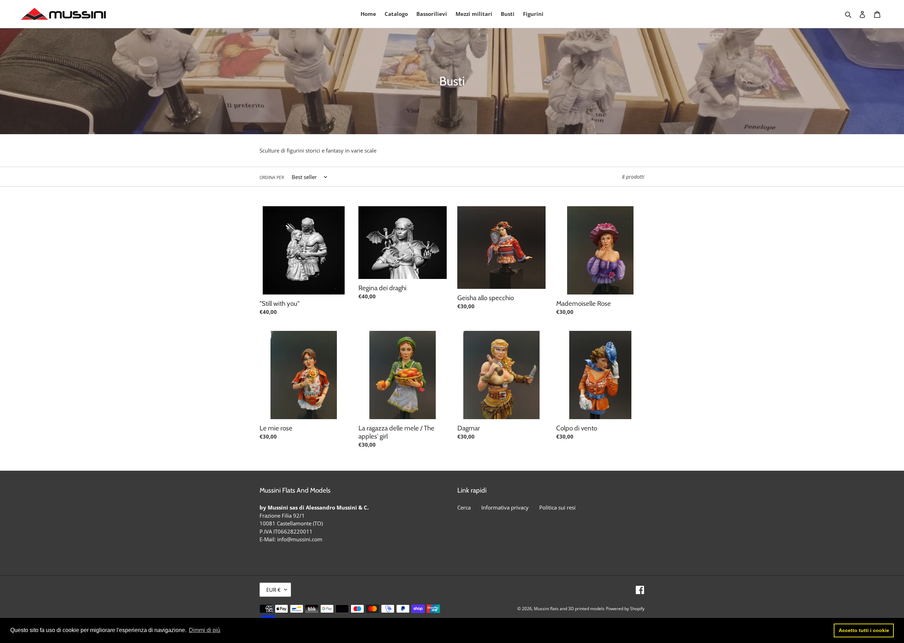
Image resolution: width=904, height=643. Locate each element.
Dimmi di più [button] (204, 630)
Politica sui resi (557, 507)
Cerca (464, 507)
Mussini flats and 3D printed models (569, 609)
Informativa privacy (505, 507)
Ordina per (272, 177)
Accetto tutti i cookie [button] (864, 630)
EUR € (273, 589)
